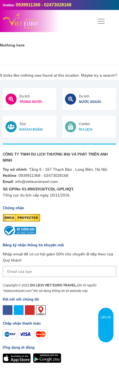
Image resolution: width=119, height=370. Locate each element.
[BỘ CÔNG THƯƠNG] (19, 230)
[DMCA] (21, 217)
